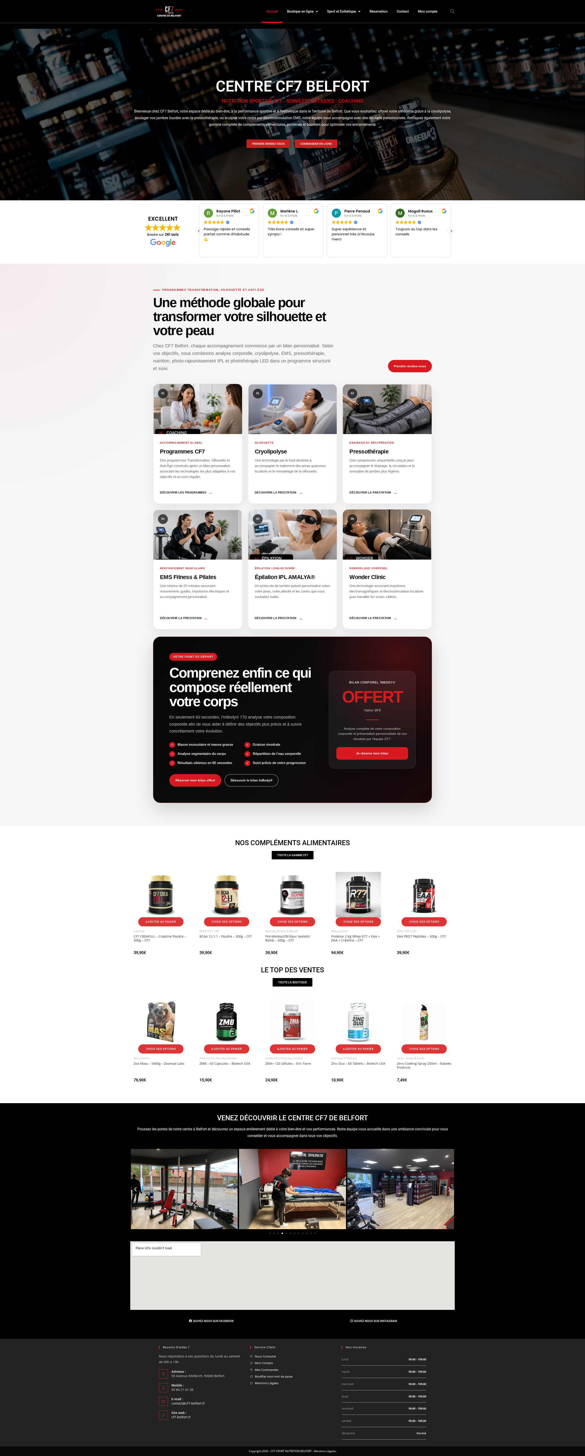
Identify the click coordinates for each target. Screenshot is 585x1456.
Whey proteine (339, 931)
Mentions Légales (267, 1383)
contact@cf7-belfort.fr (188, 1403)
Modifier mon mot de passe (273, 1376)
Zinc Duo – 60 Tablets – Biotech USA (358, 1063)
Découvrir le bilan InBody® (251, 780)
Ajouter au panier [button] (161, 921)
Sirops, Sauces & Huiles (410, 1058)
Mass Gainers (141, 1058)
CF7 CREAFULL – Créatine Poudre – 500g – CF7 (160, 938)
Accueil (272, 11)
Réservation (379, 11)
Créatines (139, 931)
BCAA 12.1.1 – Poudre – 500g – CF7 (225, 936)
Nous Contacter (265, 1356)
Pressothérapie (387, 444)
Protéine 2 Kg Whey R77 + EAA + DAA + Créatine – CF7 (355, 938)
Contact (403, 11)
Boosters (270, 931)
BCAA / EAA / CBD (209, 931)
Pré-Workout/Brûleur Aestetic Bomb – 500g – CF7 (287, 938)
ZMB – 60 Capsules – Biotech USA (224, 1063)
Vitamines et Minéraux (344, 1058)
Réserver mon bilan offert (195, 780)
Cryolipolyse (292, 444)
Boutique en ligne (300, 11)
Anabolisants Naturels (212, 1058)
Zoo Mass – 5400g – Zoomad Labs (159, 1063)
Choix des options (227, 921)
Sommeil (232, 1058)
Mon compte (427, 11)
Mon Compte (264, 1363)
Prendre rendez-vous (410, 366)
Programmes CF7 (197, 444)
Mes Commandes (267, 1370)
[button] (452, 11)
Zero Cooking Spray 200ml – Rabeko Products (424, 1065)
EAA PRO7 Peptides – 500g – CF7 (421, 936)
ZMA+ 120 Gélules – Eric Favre (288, 1063)
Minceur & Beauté (287, 931)
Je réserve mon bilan (372, 753)
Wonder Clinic (387, 569)
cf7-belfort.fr (181, 1417)
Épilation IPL (292, 569)
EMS (197, 569)
